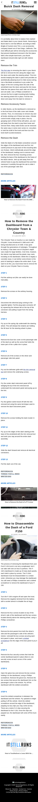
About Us (8, 789)
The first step (5, 70)
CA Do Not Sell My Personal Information (18, 792)
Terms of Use (14, 790)
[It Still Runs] (19, 2)
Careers (29, 789)
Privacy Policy (23, 790)
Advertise (15, 789)
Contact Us (22, 789)
